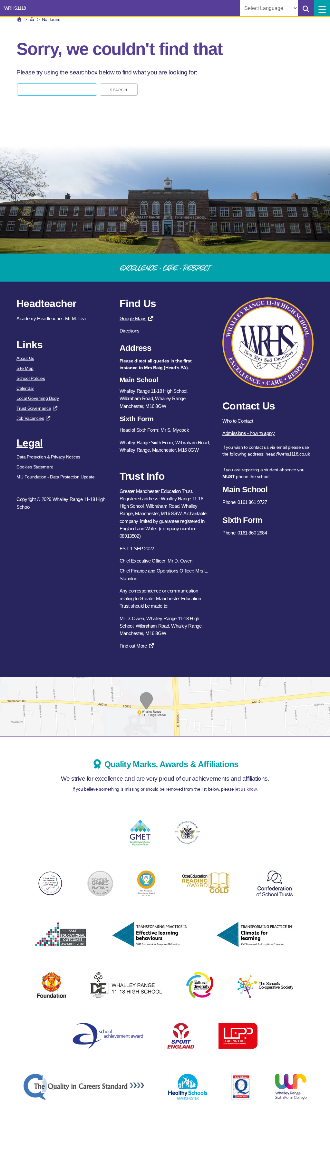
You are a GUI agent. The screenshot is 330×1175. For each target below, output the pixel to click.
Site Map (24, 368)
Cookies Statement (34, 466)
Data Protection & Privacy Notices (48, 456)
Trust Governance (33, 408)
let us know (246, 789)
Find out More (133, 646)
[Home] (19, 19)
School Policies (30, 378)
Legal (29, 443)
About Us (25, 358)
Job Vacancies (30, 418)
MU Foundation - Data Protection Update (55, 476)
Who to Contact (237, 421)
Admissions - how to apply (248, 433)
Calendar (25, 388)
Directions (130, 330)
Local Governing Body (37, 398)
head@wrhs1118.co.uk (288, 454)
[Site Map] (32, 19)
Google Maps (133, 318)
